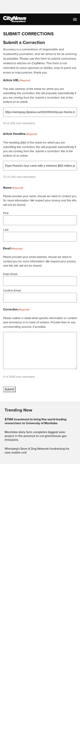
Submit (9, 389)
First (5, 213)
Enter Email (10, 274)
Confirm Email (12, 290)
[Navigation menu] (75, 19)
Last (5, 229)
